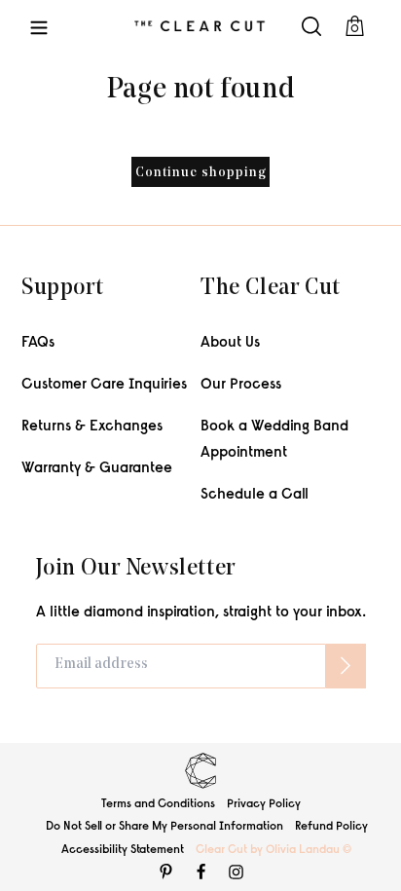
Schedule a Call (254, 495)
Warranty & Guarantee (96, 469)
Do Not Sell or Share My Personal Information (164, 827)
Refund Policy (331, 827)
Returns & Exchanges (92, 427)
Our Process (240, 385)
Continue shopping (201, 173)
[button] (39, 26)
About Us (230, 343)
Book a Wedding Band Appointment (274, 440)
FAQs (38, 343)
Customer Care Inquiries (104, 385)
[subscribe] (345, 666)
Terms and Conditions (158, 804)
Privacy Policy (264, 804)
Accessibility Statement (122, 850)
